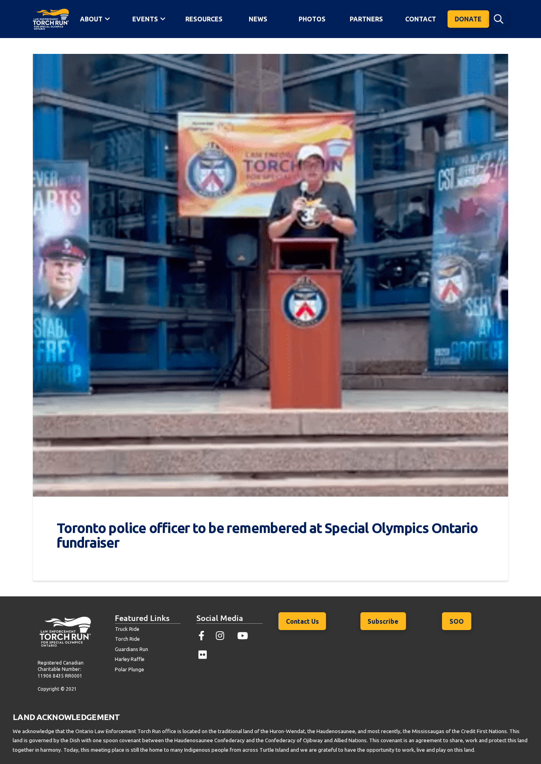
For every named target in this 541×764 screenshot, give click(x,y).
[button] (498, 19)
